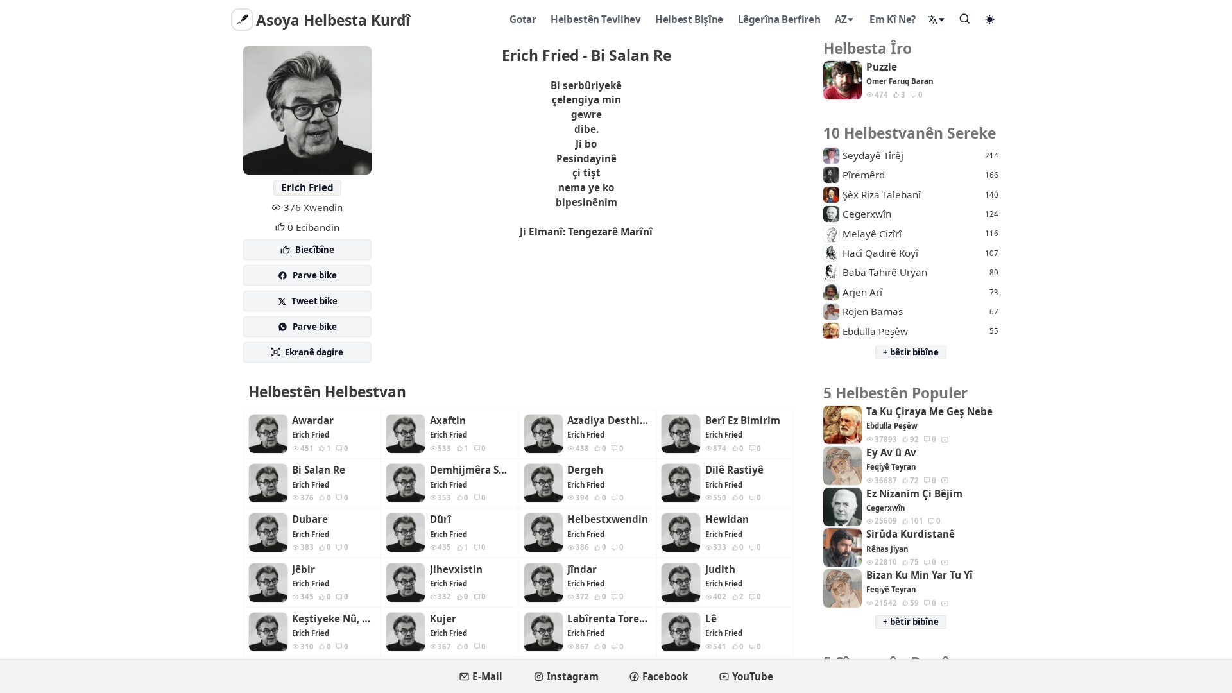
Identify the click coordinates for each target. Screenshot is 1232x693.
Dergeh (585, 470)
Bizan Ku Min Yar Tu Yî (919, 575)
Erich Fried (307, 187)
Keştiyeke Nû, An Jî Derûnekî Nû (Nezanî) (333, 619)
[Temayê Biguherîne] (990, 19)
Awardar (313, 421)
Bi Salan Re (318, 470)
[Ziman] (937, 19)
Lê (711, 619)
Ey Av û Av (891, 453)
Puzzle (881, 67)
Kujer (443, 619)
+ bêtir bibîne (911, 352)
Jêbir (303, 569)
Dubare (310, 519)
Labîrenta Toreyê (609, 619)
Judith (720, 569)
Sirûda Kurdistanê (910, 534)
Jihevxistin (456, 569)
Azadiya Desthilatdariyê (609, 421)
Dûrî (440, 519)
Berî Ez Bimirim (742, 421)
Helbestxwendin (607, 519)
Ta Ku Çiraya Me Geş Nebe (929, 412)
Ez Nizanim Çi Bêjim (914, 494)
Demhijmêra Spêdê (471, 470)
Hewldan (727, 519)
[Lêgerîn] (965, 18)
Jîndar (582, 569)
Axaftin (448, 421)
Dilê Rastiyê (734, 470)
